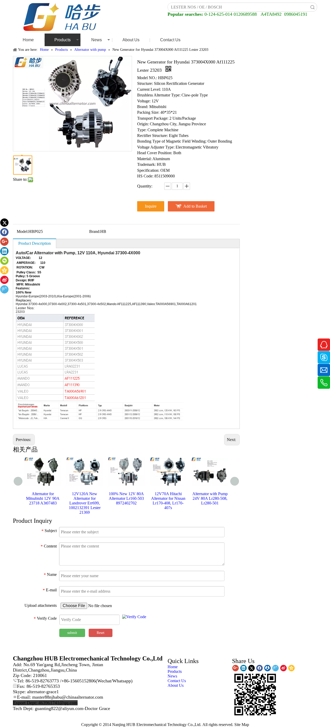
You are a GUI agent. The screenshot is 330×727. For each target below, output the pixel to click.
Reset (100, 633)
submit (72, 633)
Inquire (150, 206)
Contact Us (170, 40)
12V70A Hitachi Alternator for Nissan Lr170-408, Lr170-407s (168, 501)
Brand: (94, 231)
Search (312, 7)
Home (28, 40)
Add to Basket (195, 206)
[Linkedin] (4, 251)
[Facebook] (4, 232)
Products (62, 40)
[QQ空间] (4, 270)
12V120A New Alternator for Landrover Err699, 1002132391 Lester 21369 (85, 503)
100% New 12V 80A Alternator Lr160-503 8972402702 (126, 498)
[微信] (4, 261)
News (96, 40)
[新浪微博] (4, 280)
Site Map (241, 724)
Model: (22, 231)
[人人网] (267, 668)
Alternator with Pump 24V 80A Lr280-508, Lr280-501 (210, 498)
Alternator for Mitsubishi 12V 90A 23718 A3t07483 (43, 498)
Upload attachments (40, 605)
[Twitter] (4, 222)
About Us (130, 40)
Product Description (34, 243)
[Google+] (4, 242)
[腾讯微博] (4, 289)
